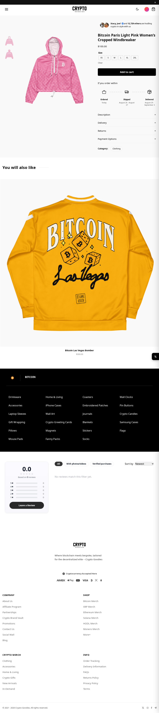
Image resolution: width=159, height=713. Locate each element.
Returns (127, 130)
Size (100, 52)
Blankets (88, 422)
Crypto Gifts (8, 677)
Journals (87, 414)
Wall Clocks (126, 397)
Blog (4, 640)
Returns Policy (91, 677)
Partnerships (9, 612)
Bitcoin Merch (90, 601)
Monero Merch (91, 629)
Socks (86, 439)
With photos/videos (76, 463)
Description (127, 114)
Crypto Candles (129, 414)
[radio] (101, 57)
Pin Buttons (126, 405)
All (58, 463)
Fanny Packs (53, 439)
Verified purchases (102, 463)
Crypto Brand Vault (12, 617)
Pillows (13, 430)
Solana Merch (90, 617)
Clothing (116, 148)
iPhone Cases (53, 405)
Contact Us (8, 629)
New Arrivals (9, 683)
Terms (86, 688)
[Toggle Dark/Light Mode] (137, 9)
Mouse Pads (16, 439)
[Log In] (146, 9)
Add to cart (127, 72)
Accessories (15, 405)
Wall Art (50, 414)
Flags (123, 430)
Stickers (87, 430)
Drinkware (15, 397)
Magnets (51, 430)
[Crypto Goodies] (80, 9)
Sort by (129, 463)
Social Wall (8, 634)
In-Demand (8, 688)
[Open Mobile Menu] (6, 9)
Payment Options (127, 138)
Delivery (127, 122)
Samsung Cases (129, 422)
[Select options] (79, 342)
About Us (7, 601)
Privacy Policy (90, 683)
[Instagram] (148, 707)
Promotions (8, 623)
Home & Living (54, 397)
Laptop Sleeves (17, 414)
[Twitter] (143, 707)
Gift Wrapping (17, 422)
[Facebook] (151, 707)
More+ (87, 634)
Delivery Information (94, 666)
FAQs (86, 672)
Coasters (88, 397)
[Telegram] (155, 707)
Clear (100, 62)
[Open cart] (153, 9)
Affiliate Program (11, 606)
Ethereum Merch (92, 612)
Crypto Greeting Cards (59, 422)
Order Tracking (91, 660)
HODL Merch (90, 623)
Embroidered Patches (95, 405)
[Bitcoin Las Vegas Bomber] (79, 263)
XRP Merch (89, 606)
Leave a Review (27, 505)
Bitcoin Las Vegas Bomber (79, 350)
